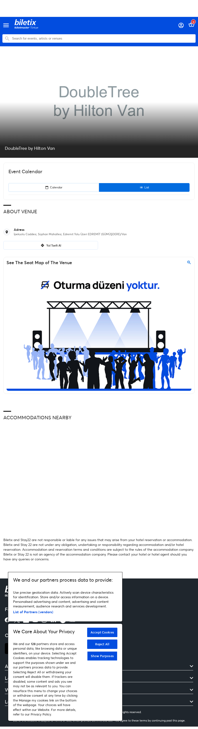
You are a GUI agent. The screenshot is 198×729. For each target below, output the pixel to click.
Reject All (102, 644)
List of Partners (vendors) (33, 612)
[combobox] (103, 38)
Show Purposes (102, 656)
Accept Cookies (102, 632)
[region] (65, 646)
